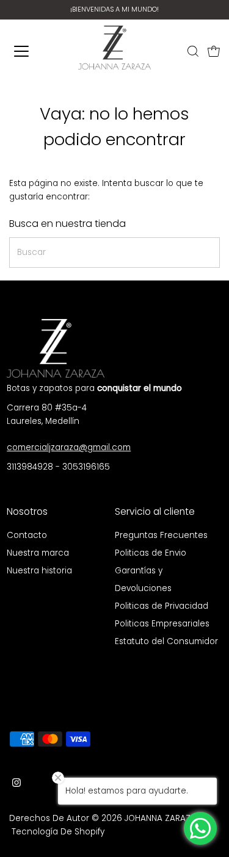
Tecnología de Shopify (58, 831)
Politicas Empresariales (162, 623)
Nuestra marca (38, 553)
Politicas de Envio (150, 553)
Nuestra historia (39, 570)
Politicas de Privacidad (161, 606)
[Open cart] (214, 51)
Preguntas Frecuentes (161, 535)
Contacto (27, 535)
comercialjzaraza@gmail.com (69, 447)
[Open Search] (192, 51)
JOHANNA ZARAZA (160, 818)
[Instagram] (16, 784)
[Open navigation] (26, 51)
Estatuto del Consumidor (166, 641)
